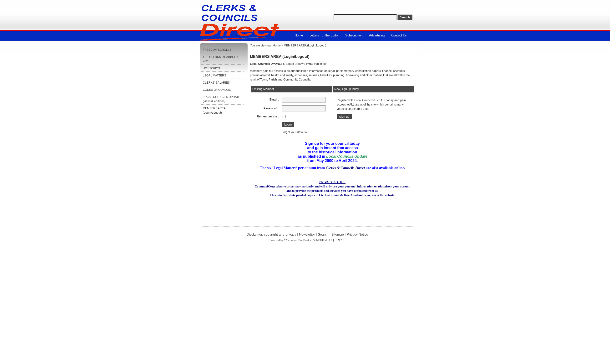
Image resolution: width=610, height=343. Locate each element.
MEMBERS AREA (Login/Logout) (214, 110)
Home (299, 35)
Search (323, 234)
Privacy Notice (357, 234)
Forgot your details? (294, 132)
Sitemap (337, 234)
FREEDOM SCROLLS (217, 49)
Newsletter (307, 234)
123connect (291, 240)
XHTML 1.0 (325, 240)
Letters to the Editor (324, 35)
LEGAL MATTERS (214, 75)
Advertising (377, 35)
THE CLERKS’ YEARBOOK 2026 (220, 59)
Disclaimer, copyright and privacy (271, 234)
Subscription (353, 35)
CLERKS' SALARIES (216, 82)
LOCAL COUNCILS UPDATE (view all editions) (221, 99)
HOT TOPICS (211, 68)
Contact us (399, 35)
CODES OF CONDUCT (218, 89)
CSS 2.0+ (340, 240)
